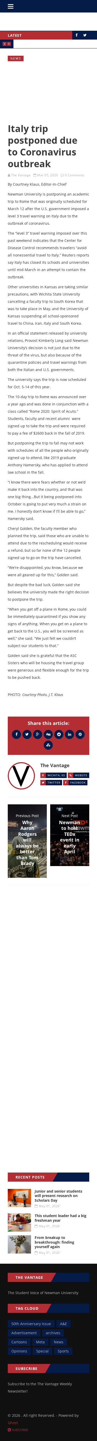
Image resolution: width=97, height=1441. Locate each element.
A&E (63, 1323)
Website (81, 775)
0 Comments (75, 175)
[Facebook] (16, 734)
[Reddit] (58, 734)
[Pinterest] (80, 734)
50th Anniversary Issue (31, 1323)
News (15, 58)
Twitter (54, 782)
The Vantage (21, 175)
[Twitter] (27, 734)
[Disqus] (48, 965)
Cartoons (19, 1341)
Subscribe (19, 1430)
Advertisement (24, 1332)
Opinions (19, 1351)
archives (53, 1332)
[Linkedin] (69, 734)
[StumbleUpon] (48, 744)
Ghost (13, 1422)
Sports (63, 1351)
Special (42, 1351)
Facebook (78, 782)
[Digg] (48, 734)
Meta (40, 1341)
